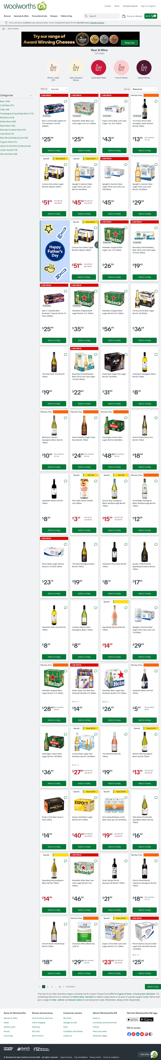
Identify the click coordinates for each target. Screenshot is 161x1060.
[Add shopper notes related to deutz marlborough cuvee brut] (95, 417)
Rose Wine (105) (7, 125)
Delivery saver (9, 1027)
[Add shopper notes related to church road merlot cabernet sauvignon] (156, 860)
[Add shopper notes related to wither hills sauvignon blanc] (156, 734)
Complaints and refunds (73, 1031)
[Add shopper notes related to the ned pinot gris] (65, 354)
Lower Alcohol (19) (8, 150)
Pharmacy (36, 1027)
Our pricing (8, 1036)
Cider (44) (4, 109)
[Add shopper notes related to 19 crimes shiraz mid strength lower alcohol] (156, 101)
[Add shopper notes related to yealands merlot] (156, 671)
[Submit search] (86, 16)
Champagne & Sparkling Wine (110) (16, 113)
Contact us (67, 1036)
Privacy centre (95, 1057)
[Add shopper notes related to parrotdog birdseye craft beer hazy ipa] (126, 797)
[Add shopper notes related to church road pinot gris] (156, 417)
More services (37, 1036)
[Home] (3, 28)
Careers (96, 1027)
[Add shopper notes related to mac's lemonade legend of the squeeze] (65, 101)
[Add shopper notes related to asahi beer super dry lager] (126, 354)
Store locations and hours (42, 1018)
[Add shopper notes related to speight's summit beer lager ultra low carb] (95, 164)
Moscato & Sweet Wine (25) (13, 129)
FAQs (65, 1027)
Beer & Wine (13, 28)
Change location (97, 22)
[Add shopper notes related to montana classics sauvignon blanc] (65, 417)
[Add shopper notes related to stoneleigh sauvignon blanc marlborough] (156, 481)
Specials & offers (10, 1018)
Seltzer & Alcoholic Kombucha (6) (15, 146)
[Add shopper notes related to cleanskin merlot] (65, 481)
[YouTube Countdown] (142, 1034)
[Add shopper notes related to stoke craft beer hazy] (65, 797)
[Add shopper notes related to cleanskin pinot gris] (65, 607)
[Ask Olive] (154, 1055)
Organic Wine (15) (8, 142)
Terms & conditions (111, 1057)
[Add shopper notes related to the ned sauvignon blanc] (95, 544)
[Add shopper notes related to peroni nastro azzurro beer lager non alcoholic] (156, 924)
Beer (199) (5, 101)
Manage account (70, 1022)
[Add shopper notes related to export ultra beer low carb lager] (126, 101)
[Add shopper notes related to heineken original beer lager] (126, 227)
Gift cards (36, 1031)
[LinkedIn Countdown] (138, 1034)
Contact (108, 6)
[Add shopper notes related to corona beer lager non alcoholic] (95, 734)
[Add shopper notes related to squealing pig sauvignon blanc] (65, 860)
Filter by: (44, 89)
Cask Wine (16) (7, 133)
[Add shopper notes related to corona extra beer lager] (65, 164)
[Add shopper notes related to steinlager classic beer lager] (126, 417)
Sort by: (127, 89)
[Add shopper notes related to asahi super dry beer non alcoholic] (95, 671)
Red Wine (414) (7, 117)
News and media (100, 1031)
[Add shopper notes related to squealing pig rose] (126, 607)
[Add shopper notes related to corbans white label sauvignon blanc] (95, 607)
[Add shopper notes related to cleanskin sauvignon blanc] (156, 354)
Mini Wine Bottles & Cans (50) (14, 137)
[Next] (63, 986)
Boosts (7, 1031)
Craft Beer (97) (7, 105)
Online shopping (38, 1022)
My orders (67, 1018)
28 (60, 987)
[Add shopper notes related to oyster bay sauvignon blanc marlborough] (126, 481)
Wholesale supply (100, 1036)
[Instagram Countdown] (146, 1034)
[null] (55, 251)
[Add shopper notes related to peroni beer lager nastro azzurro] (65, 544)
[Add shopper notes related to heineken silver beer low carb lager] (95, 101)
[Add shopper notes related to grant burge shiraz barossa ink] (126, 860)
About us (96, 1018)
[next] (96, 244)
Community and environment (105, 1022)
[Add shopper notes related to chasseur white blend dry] (95, 924)
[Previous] (39, 986)
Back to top (153, 986)
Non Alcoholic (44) (8, 154)
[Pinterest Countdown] (133, 1034)
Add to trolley (54, 150)
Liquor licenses (66, 1057)
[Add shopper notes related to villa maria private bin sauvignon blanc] (156, 797)
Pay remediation (81, 1057)
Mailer (6, 1022)
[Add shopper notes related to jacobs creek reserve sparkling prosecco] (156, 544)
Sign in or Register (148, 6)
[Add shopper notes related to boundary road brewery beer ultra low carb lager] (156, 227)
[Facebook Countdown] (129, 1034)
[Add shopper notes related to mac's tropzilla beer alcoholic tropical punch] (65, 291)
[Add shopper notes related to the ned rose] (126, 734)
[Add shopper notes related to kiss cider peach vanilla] (95, 481)
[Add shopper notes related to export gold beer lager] (95, 797)
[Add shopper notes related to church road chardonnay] (65, 924)
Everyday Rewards (130, 6)
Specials (55, 89)
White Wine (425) (8, 121)
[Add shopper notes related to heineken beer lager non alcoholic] (126, 671)
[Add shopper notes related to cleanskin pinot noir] (126, 544)
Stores (116, 6)
